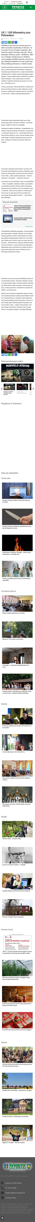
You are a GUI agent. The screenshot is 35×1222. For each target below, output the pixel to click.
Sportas (4, 1042)
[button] (5, 7)
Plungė (21, 38)
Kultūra (4, 704)
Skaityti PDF (20, 3)
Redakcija (6, 38)
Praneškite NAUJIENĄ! (16, 1)
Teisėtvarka (5, 478)
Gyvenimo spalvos (8, 591)
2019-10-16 (14, 38)
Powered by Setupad (29, 226)
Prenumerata (12, 3)
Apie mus (6, 1)
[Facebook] (27, 2)
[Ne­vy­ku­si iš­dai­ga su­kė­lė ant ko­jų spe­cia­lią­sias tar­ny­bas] (8, 219)
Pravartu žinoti (7, 929)
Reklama (5, 3)
